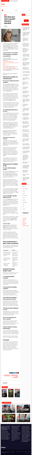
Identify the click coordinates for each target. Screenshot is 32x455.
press (6, 25)
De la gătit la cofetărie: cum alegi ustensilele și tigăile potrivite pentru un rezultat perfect (26, 34)
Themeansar (3, 452)
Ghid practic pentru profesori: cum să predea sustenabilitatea (14, 376)
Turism (27, 453)
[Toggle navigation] (16, 10)
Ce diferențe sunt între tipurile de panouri (25, 105)
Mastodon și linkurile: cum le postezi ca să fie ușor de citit (26, 96)
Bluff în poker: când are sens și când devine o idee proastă (26, 130)
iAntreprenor (25, 223)
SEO (23, 204)
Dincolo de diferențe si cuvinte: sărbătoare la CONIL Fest (26, 152)
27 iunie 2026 (5, 420)
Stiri (23, 206)
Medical (25, 451)
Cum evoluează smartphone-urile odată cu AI (25, 88)
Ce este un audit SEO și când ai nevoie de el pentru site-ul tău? (26, 148)
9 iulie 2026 (20, 411)
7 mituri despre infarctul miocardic (7, 375)
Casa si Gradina (25, 188)
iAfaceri (24, 221)
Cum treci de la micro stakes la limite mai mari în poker (26, 126)
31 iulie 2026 (5, 411)
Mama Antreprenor (26, 225)
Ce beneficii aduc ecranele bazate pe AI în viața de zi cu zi (26, 118)
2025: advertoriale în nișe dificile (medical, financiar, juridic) (26, 114)
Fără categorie (25, 195)
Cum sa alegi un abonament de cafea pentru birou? (26, 92)
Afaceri (24, 186)
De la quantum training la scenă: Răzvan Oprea (25, 171)
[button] (29, 10)
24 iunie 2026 (20, 420)
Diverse (4, 389)
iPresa (3, 4)
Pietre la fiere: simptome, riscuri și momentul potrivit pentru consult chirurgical (26, 50)
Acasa (17, 451)
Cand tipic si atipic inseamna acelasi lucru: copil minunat (26, 68)
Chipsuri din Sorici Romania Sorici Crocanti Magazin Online (8, 419)
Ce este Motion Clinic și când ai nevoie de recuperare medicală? (26, 55)
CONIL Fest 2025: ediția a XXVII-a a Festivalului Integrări (26, 122)
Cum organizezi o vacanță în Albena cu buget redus (26, 59)
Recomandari (25, 202)
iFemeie (24, 224)
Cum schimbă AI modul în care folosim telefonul (26, 78)
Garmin (24, 197)
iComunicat (24, 219)
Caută (23, 14)
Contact (30, 453)
